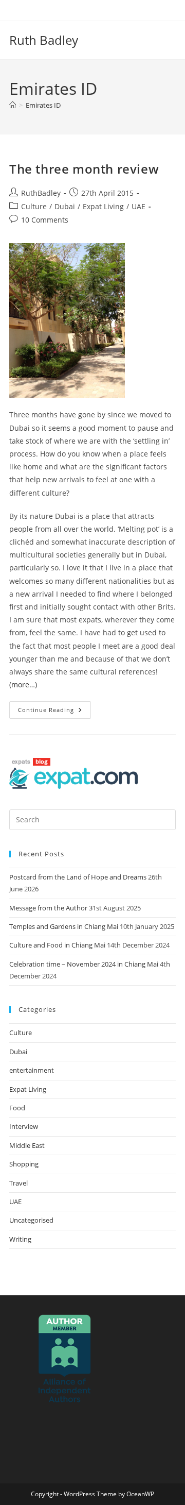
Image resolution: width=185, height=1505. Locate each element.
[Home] (12, 105)
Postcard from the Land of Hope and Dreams (77, 877)
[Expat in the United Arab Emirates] (73, 777)
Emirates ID (43, 105)
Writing (20, 1239)
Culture (34, 206)
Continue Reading (54, 707)
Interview (23, 1126)
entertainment (31, 1070)
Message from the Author (48, 907)
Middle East (27, 1145)
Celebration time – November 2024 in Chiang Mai (83, 964)
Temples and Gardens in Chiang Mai (63, 926)
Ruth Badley (43, 39)
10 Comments (44, 220)
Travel (18, 1183)
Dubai (64, 206)
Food (17, 1107)
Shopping (24, 1164)
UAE (138, 206)
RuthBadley (41, 193)
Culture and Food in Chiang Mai (57, 945)
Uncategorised (31, 1220)
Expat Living (103, 206)
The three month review (84, 168)
